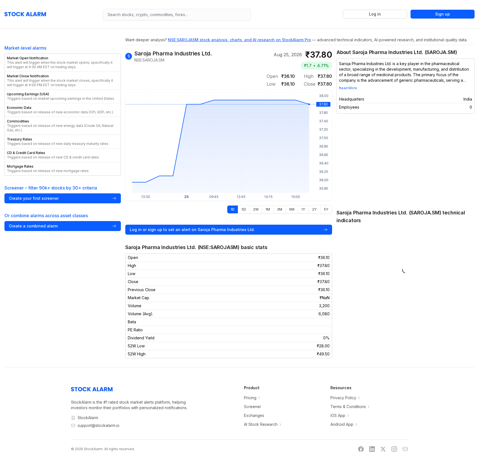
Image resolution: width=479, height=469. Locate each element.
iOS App (337, 415)
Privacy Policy (343, 397)
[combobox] (177, 14)
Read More (348, 88)
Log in (375, 14)
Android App (341, 424)
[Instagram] (394, 449)
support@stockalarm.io (98, 425)
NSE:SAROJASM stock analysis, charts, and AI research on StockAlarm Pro (239, 39)
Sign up (442, 14)
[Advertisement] (406, 161)
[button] (63, 62)
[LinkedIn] (372, 449)
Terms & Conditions (348, 406)
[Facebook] (361, 449)
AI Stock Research (260, 424)
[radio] (232, 209)
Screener (252, 406)
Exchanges (254, 415)
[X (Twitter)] (383, 449)
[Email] (405, 449)
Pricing (250, 397)
